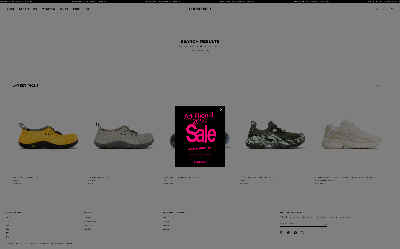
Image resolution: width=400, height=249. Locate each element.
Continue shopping (200, 50)
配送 (164, 218)
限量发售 (76, 9)
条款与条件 (166, 229)
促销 (7, 237)
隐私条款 (166, 225)
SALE (87, 9)
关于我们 (87, 218)
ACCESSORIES (48, 9)
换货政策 (166, 222)
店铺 (86, 225)
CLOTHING (24, 9)
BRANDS (64, 9)
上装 (7, 222)
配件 (7, 233)
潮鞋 (35, 9)
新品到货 (10, 9)
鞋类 (7, 229)
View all (380, 85)
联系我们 (87, 229)
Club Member (90, 222)
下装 (7, 225)
